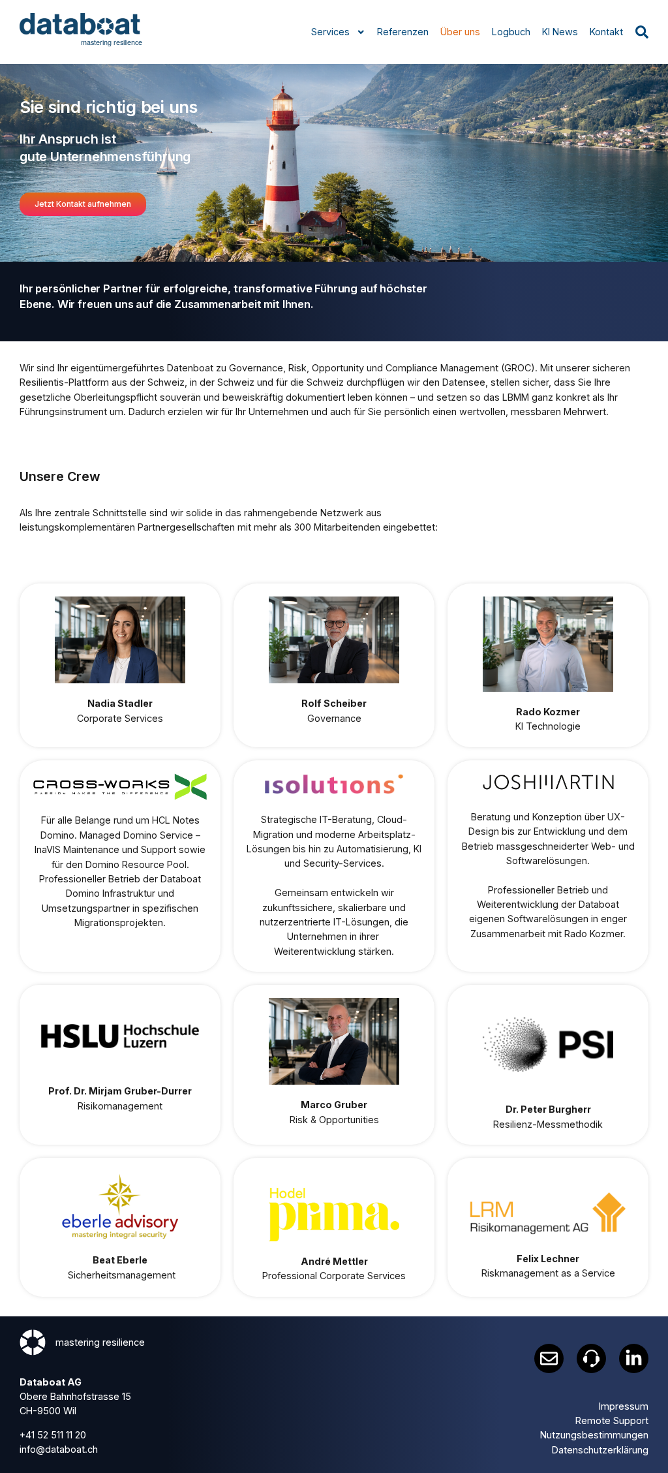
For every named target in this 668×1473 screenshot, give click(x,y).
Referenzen (403, 31)
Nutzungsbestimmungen (594, 1434)
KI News (560, 31)
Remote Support (611, 1420)
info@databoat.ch (59, 1449)
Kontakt (606, 31)
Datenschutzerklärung (600, 1449)
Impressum (623, 1406)
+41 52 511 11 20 (53, 1434)
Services (330, 31)
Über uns (460, 31)
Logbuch (511, 31)
